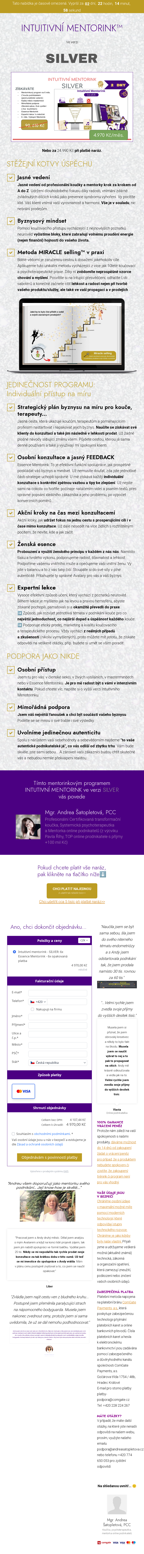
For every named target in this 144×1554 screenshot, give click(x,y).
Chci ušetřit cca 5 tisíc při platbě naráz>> (72, 901)
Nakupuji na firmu (48, 1009)
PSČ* (15, 1053)
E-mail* (17, 992)
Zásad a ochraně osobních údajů (40, 1144)
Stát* (15, 1062)
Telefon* (18, 1001)
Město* (17, 1044)
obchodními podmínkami (52, 1134)
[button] (23, 1091)
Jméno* (17, 1016)
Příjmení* (18, 1025)
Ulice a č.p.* (16, 1035)
